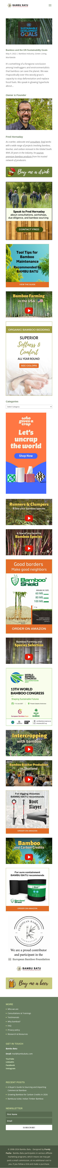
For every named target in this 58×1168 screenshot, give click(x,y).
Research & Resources (18, 1034)
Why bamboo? (14, 1021)
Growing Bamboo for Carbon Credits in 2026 (28, 1094)
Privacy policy (14, 1030)
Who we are (13, 1009)
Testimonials (13, 1017)
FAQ (9, 1025)
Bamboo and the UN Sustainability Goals (26, 50)
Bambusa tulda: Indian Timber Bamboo (25, 1098)
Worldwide (11, 57)
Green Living (40, 53)
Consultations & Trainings (19, 1013)
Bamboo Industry (26, 53)
